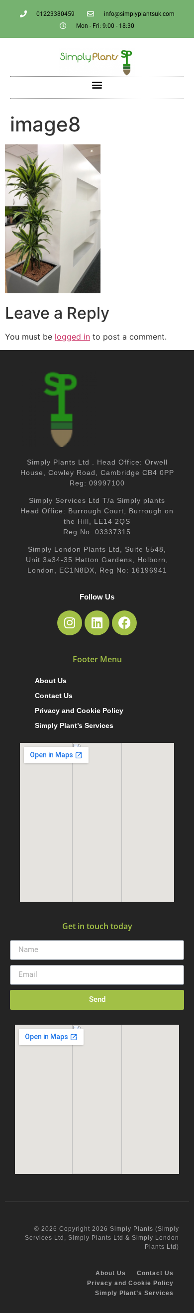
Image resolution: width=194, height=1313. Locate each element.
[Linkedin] (97, 622)
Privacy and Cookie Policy (79, 711)
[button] (97, 85)
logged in (72, 337)
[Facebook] (124, 622)
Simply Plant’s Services (74, 725)
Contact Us (54, 696)
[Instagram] (69, 622)
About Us (51, 681)
